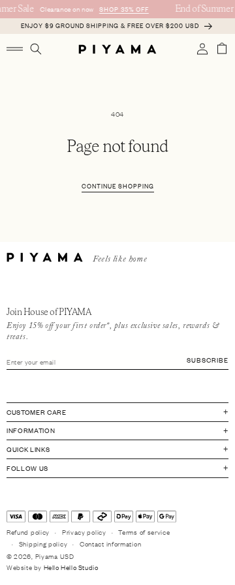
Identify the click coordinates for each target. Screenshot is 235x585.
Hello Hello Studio (71, 567)
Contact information (110, 543)
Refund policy (28, 531)
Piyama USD (54, 556)
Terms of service (144, 531)
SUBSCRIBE (207, 359)
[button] (15, 48)
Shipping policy (43, 543)
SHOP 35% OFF (123, 8)
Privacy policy (84, 531)
